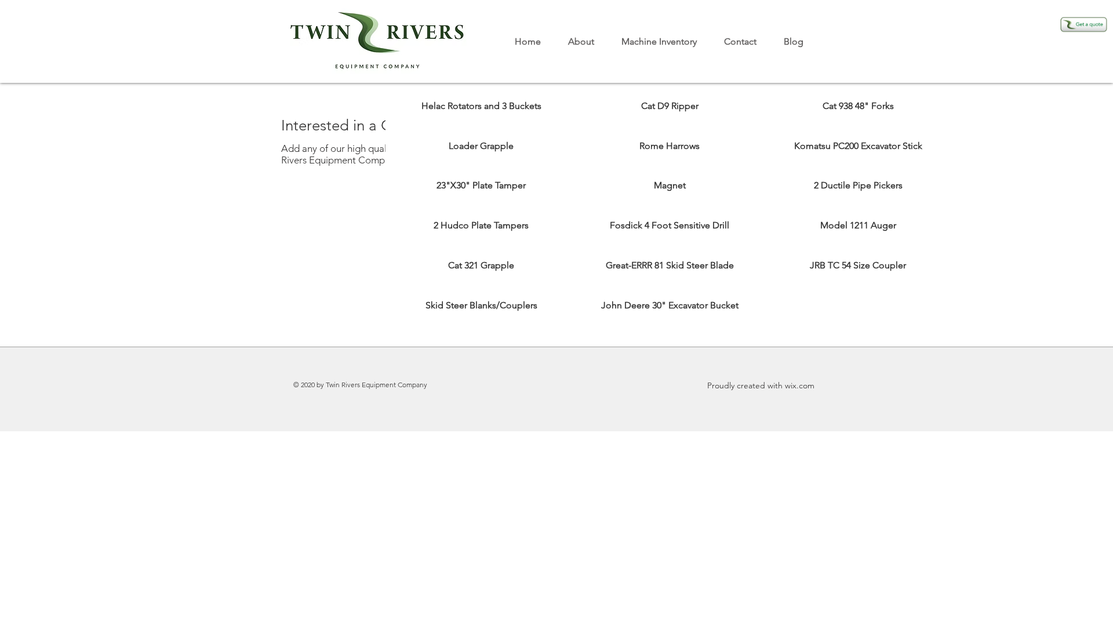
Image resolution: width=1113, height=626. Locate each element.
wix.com (799, 385)
